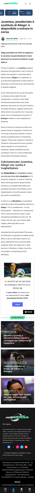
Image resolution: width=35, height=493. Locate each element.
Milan (13, 331)
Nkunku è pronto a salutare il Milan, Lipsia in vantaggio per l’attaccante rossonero (17, 339)
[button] (25, 3)
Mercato (7, 331)
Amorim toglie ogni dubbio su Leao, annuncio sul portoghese (17, 397)
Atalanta (7, 362)
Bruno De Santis (12, 38)
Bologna (15, 362)
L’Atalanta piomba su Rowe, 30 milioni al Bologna (14, 369)
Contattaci (31, 477)
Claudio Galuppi (19, 455)
